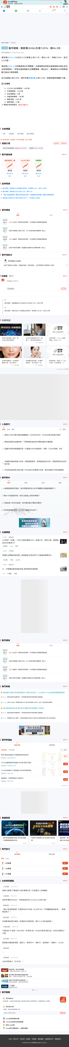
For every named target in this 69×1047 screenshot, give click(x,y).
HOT (10, 222)
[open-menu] (2, 7)
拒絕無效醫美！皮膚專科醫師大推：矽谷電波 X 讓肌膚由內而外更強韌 (10, 362)
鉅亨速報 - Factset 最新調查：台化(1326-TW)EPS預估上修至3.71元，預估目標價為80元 (57, 339)
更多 (64, 429)
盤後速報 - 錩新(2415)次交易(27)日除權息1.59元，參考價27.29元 (57, 362)
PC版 (10, 1039)
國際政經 (11, 537)
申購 (65, 764)
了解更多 (63, 154)
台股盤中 (13, 43)
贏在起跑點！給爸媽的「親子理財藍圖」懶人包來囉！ (18, 139)
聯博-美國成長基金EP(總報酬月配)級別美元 (15, 755)
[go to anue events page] (60, 7)
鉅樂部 (28, 1039)
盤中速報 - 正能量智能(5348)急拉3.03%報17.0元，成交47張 (23, 303)
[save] (52, 10)
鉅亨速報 (5, 43)
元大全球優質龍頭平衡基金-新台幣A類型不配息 (16, 762)
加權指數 (32, 78)
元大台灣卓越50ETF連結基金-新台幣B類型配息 (16, 770)
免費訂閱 (62, 1013)
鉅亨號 (22, 1039)
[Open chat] (65, 11)
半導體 (8, 874)
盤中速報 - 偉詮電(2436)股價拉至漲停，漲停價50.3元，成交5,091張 (24, 188)
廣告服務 (40, 1039)
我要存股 (63, 143)
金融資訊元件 (49, 1039)
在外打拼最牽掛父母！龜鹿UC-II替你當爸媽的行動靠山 (34, 339)
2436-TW (12, 57)
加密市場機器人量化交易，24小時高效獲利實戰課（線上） (27, 231)
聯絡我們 (57, 1039)
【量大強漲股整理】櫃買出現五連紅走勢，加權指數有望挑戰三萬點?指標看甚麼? (28, 195)
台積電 (8, 868)
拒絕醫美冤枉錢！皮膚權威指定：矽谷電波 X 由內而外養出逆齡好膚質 (34, 362)
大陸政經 (11, 550)
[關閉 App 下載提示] (2, 2)
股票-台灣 (10, 773)
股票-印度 (10, 781)
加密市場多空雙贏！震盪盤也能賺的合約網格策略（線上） (27, 247)
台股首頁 (56, 143)
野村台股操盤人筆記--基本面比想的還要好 (10, 339)
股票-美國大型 (11, 758)
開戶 (65, 756)
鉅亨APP (16, 1039)
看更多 (65, 209)
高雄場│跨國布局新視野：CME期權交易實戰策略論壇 (28, 239)
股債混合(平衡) (11, 765)
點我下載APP (23, 104)
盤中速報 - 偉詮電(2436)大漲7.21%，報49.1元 (17, 191)
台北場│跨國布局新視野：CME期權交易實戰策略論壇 (28, 222)
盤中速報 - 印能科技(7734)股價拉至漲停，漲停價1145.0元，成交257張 (27, 311)
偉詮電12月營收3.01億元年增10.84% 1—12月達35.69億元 (21, 198)
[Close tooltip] (63, 15)
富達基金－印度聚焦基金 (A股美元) (12, 778)
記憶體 (8, 863)
